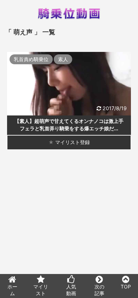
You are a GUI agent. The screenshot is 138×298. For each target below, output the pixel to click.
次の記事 (99, 290)
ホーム (12, 290)
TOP (126, 287)
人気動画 (71, 290)
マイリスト (40, 290)
